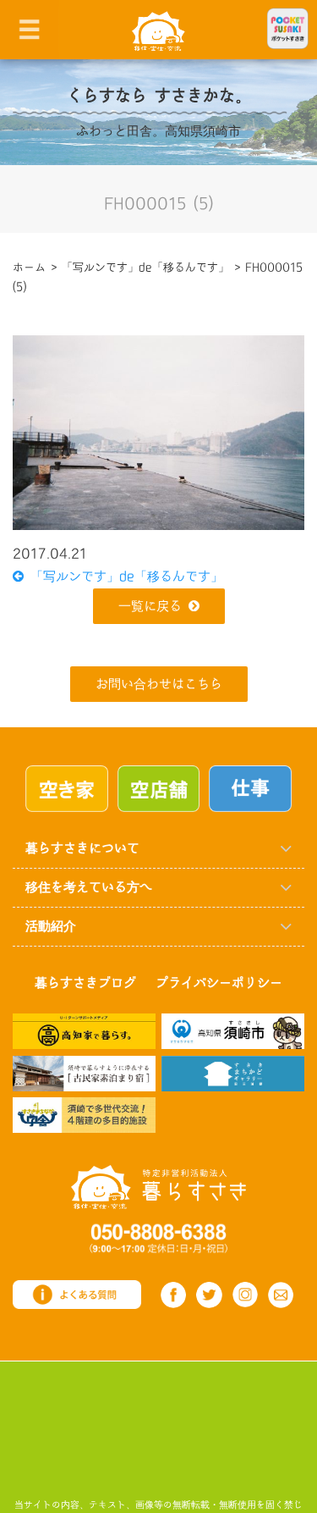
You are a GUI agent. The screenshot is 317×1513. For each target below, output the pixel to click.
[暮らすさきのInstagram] (245, 1294)
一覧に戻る (150, 606)
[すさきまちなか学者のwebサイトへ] (84, 1114)
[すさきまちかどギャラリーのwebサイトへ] (232, 1072)
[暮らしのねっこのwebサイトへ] (84, 1072)
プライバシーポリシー (219, 983)
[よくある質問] (77, 1294)
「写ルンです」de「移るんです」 (123, 577)
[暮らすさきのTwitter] (209, 1295)
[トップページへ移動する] (158, 1186)
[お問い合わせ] (281, 1295)
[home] (158, 30)
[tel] (158, 1237)
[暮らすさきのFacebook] (174, 1295)
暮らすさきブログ (85, 983)
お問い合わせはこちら (159, 684)
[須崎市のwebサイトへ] (232, 1031)
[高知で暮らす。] (84, 1031)
